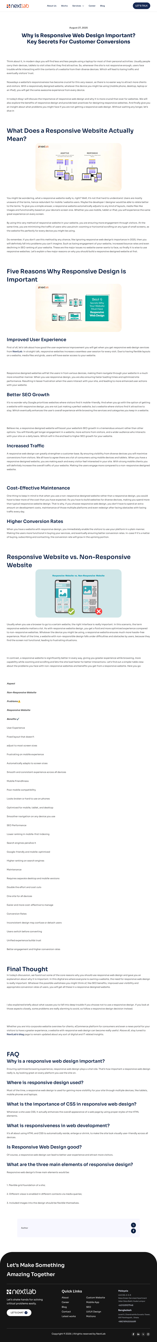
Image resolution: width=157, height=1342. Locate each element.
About (65, 1297)
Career (92, 6)
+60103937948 (125, 1305)
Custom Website (95, 1297)
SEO (88, 1307)
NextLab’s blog (15, 1034)
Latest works (69, 1316)
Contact (66, 1311)
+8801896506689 (127, 1321)
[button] (78, 6)
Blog (102, 6)
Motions (91, 1316)
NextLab (17, 351)
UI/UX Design (93, 1311)
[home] (18, 6)
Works (64, 6)
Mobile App (92, 1302)
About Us (51, 6)
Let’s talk (141, 5)
